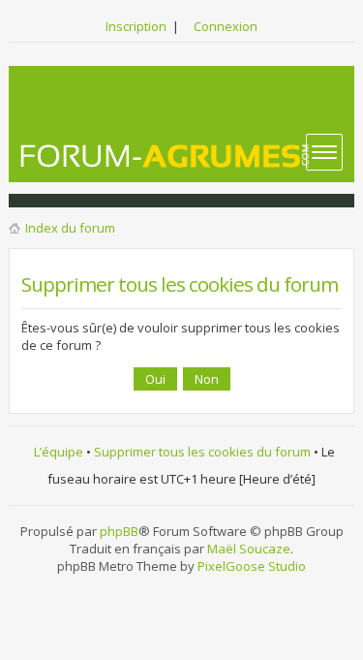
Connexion (225, 26)
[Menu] (324, 152)
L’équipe (58, 451)
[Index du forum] (165, 156)
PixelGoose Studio (251, 566)
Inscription (136, 26)
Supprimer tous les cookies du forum (202, 451)
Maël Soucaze (248, 548)
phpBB (119, 531)
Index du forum (70, 227)
